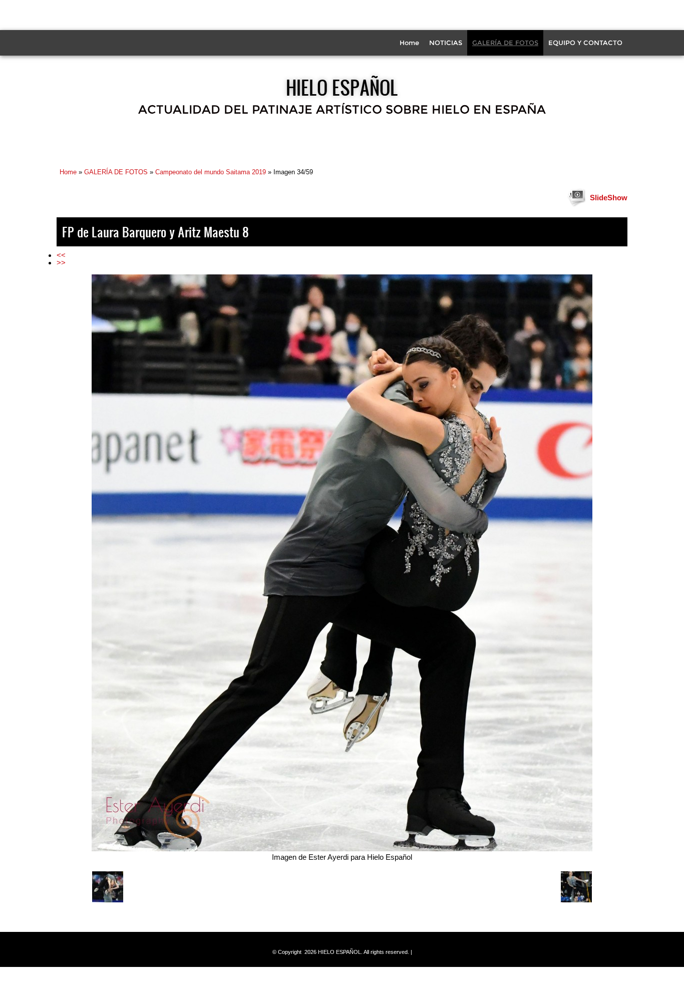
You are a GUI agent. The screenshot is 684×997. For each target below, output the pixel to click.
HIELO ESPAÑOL (342, 87)
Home (409, 43)
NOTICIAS (445, 43)
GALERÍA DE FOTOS (505, 43)
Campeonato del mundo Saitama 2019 (210, 172)
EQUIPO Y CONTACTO (585, 43)
